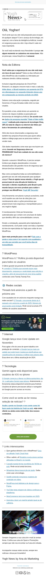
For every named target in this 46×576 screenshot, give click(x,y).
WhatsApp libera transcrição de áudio (20, 470)
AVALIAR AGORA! (23, 437)
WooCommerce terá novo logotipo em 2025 (22, 496)
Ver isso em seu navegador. (23, 2)
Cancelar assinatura (23, 566)
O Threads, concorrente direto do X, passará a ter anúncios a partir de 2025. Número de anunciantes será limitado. (21, 303)
